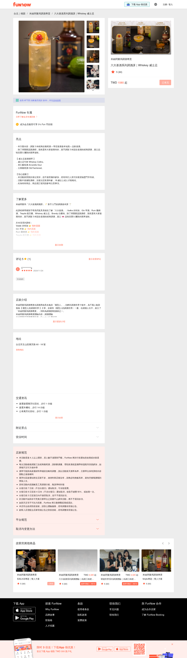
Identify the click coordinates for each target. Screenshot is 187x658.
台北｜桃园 (19, 13)
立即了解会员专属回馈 (25, 116)
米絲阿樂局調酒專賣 (39, 13)
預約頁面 (36, 225)
